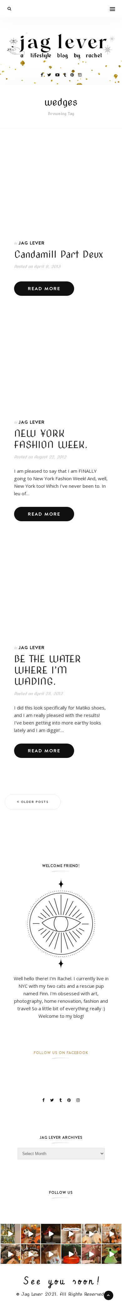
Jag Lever (31, 243)
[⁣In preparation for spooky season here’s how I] (91, 1234)
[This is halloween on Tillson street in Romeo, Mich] (51, 1234)
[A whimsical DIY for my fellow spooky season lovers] (51, 1254)
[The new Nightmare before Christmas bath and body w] (31, 1234)
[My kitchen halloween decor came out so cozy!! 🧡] (111, 1234)
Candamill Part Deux (58, 254)
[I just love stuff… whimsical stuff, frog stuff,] (10, 1234)
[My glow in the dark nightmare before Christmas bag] (111, 1254)
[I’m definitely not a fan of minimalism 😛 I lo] (91, 1254)
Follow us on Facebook (61, 1052)
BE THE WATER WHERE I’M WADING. (47, 670)
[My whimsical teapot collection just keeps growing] (71, 1234)
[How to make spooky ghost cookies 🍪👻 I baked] (31, 1254)
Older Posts (34, 802)
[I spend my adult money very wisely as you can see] (10, 1254)
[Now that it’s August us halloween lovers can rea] (71, 1254)
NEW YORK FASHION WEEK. (51, 439)
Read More (44, 288)
